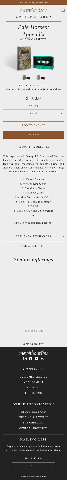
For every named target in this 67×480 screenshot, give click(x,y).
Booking (33, 387)
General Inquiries (33, 428)
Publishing (33, 393)
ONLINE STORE (32, 17)
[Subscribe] (33, 466)
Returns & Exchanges (33, 236)
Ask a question (33, 246)
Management (33, 382)
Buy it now (33, 135)
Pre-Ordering (33, 422)
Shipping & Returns (33, 417)
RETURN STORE (33, 331)
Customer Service (33, 377)
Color (33, 106)
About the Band (33, 412)
